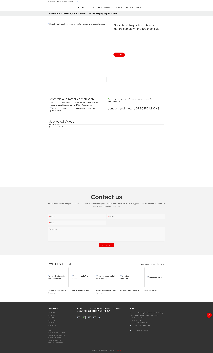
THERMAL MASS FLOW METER (56, 335)
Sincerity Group (54, 14)
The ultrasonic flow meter (81, 291)
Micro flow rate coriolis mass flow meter (106, 292)
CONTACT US (52, 325)
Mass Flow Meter (150, 291)
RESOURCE (52, 323)
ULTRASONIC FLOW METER (55, 343)
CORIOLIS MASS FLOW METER (56, 333)
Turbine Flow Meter (144, 264)
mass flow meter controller (129, 291)
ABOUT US (161, 264)
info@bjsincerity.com (143, 330)
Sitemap (118, 350)
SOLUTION (52, 318)
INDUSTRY (52, 315)
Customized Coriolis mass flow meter (57, 292)
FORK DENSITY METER (54, 338)
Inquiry (119, 55)
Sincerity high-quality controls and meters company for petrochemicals (90, 14)
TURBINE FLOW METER (54, 340)
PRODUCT (154, 264)
